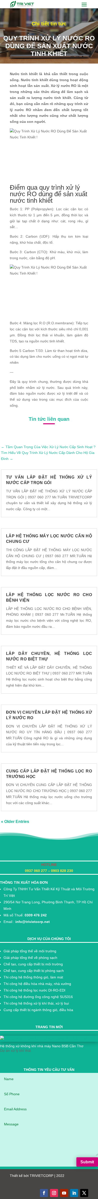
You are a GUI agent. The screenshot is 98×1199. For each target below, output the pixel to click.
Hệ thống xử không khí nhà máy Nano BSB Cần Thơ (41, 1046)
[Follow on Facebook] (44, 1193)
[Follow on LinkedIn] (74, 1193)
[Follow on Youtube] (64, 1193)
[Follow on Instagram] (54, 1193)
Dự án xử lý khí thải (15, 1051)
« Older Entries (15, 821)
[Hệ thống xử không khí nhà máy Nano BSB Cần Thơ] (49, 1039)
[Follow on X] (84, 1193)
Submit (87, 1162)
